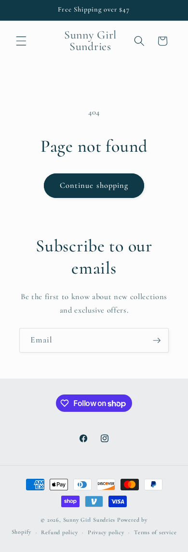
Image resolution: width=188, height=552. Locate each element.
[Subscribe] (156, 340)
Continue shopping (94, 185)
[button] (21, 41)
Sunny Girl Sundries (89, 519)
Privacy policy (106, 532)
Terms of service (155, 532)
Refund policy (59, 532)
